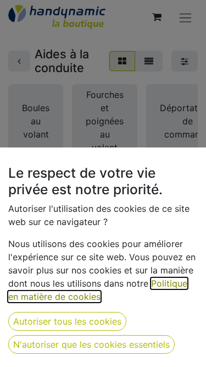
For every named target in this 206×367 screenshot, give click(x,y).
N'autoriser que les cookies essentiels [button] (91, 344)
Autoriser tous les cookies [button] (67, 321)
